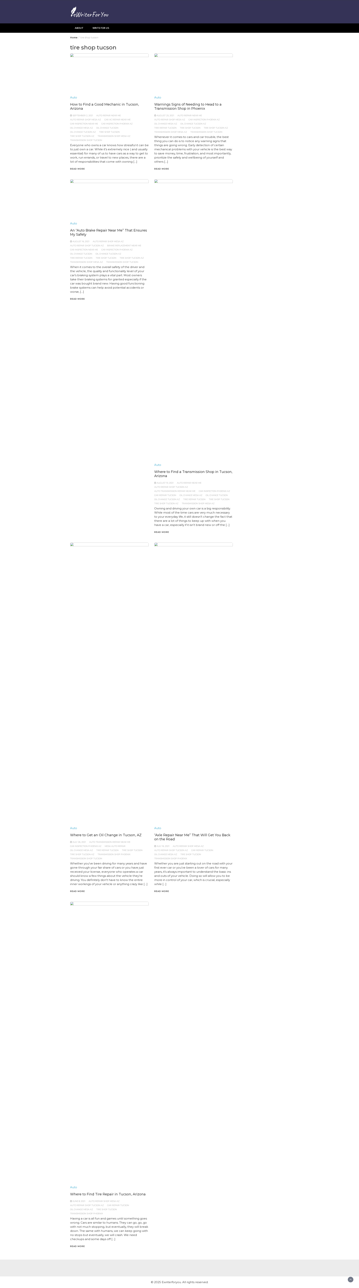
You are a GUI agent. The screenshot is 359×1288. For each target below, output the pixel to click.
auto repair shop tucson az (87, 245)
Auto (73, 97)
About (79, 28)
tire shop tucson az (82, 136)
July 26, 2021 (79, 842)
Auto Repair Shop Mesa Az (85, 119)
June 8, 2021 (79, 1201)
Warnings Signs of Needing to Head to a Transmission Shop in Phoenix (188, 106)
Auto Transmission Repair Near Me (174, 491)
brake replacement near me (124, 245)
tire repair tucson (165, 128)
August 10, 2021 (165, 483)
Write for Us (101, 28)
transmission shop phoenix (114, 854)
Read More (77, 169)
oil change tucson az (83, 132)
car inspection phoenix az (117, 123)
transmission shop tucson (86, 140)
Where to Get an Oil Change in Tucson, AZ (106, 835)
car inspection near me (84, 123)
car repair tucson (165, 495)
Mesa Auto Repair (115, 846)
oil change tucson (107, 128)
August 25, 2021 (165, 115)
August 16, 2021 (81, 241)
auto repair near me (108, 115)
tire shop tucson (109, 132)
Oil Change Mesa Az (81, 128)
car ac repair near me (117, 119)
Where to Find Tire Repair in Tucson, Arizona (108, 1194)
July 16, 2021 (163, 846)
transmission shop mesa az (114, 136)
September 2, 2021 (83, 115)
